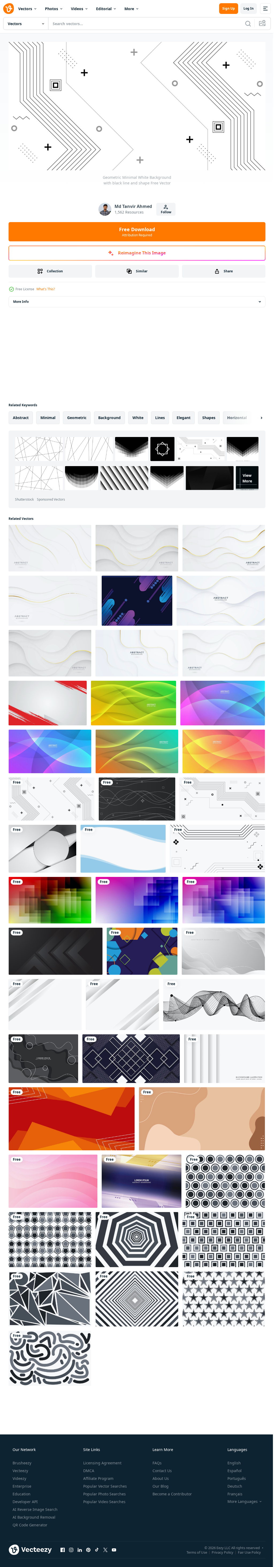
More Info (21, 299)
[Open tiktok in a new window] (97, 1548)
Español (231, 1468)
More (129, 8)
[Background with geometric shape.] (142, 949)
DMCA (88, 1468)
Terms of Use (192, 1550)
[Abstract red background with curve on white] (48, 701)
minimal (47, 415)
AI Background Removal (33, 1515)
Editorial (104, 8)
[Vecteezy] (8, 8)
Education (21, 1491)
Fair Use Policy (245, 1550)
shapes (208, 415)
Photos (51, 8)
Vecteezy (20, 1468)
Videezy (19, 1476)
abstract (21, 415)
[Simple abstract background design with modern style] (123, 847)
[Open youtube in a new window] (114, 1548)
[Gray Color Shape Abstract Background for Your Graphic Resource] (225, 1179)
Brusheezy (21, 1460)
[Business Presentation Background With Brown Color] (202, 1116)
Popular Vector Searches (104, 1484)
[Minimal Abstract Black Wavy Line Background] (137, 797)
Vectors (25, 8)
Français (231, 1491)
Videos (77, 8)
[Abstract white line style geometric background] (131, 1056)
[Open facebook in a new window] (62, 1548)
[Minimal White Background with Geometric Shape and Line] (222, 797)
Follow (164, 210)
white (137, 415)
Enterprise (21, 1484)
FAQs (156, 1460)
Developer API (24, 1499)
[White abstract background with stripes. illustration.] (224, 1056)
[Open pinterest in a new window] (88, 1548)
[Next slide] (252, 415)
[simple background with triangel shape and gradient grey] (55, 949)
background (109, 415)
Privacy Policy (218, 1550)
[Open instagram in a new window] (71, 1548)
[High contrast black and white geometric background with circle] (42, 847)
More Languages (239, 1499)
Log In (244, 8)
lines (160, 415)
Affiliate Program (98, 1476)
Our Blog (160, 1484)
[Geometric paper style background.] (43, 1056)
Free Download (135, 229)
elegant (184, 415)
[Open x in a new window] (105, 1548)
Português (233, 1476)
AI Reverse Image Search (34, 1507)
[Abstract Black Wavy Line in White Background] (214, 1002)
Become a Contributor (171, 1491)
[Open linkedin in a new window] (80, 1548)
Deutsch (231, 1484)
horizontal (237, 415)
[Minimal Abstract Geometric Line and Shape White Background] (217, 847)
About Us (160, 1476)
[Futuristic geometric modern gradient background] (50, 898)
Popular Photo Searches (104, 1491)
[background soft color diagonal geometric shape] (137, 599)
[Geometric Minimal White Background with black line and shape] (51, 797)
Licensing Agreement (102, 1460)
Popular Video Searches (104, 1499)
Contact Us (161, 1468)
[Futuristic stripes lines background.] (141, 1179)
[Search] (244, 23)
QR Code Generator (29, 1522)
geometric (76, 415)
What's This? (45, 287)
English (230, 1460)
